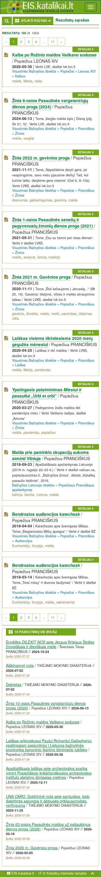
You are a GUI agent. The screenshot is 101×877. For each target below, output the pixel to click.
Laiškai (20, 365)
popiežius (48, 432)
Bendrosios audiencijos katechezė (46, 514)
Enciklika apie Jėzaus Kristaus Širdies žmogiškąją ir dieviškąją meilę (50, 644)
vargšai (28, 138)
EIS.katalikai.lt (22, 873)
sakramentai (65, 602)
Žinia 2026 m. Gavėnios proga (32, 847)
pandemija (42, 369)
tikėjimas (85, 313)
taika (38, 81)
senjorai (29, 257)
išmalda (32, 313)
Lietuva (41, 494)
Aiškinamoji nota (20, 665)
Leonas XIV (87, 71)
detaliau (85, 49)
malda (16, 81)
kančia (29, 494)
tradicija (54, 257)
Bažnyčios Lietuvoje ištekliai (33, 485)
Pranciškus (86, 128)
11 (53, 41)
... (44, 41)
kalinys (17, 494)
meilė (55, 313)
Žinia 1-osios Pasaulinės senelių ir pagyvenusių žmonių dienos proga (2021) (52, 223)
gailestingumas (41, 200)
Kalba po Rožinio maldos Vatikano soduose (54, 55)
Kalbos (20, 76)
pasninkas (68, 313)
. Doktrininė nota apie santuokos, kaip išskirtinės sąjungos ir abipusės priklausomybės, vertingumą (47, 801)
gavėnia (60, 200)
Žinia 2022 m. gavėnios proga (41, 158)
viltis (15, 318)
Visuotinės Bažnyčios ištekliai (34, 71)
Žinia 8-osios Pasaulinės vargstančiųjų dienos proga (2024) (50, 104)
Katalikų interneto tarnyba (66, 873)
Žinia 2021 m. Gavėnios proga (41, 277)
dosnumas (19, 200)
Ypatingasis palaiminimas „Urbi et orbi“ (47, 393)
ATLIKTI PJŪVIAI (36, 20)
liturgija (37, 545)
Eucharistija (21, 545)
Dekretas (13, 684)
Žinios (19, 133)
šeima (41, 257)
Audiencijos (23, 540)
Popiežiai (67, 71)
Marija (28, 81)
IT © (42, 873)
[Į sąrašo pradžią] (92, 873)
